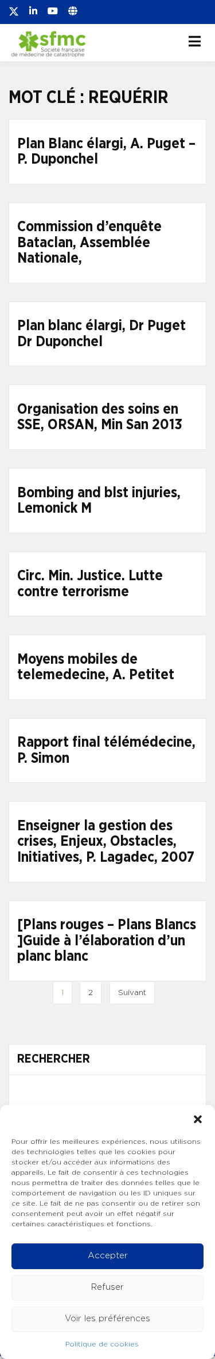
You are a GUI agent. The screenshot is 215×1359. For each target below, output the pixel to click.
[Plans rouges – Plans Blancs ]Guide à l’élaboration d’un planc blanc (106, 941)
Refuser (107, 1287)
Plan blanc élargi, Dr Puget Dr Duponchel (101, 334)
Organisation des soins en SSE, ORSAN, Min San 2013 (99, 417)
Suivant (132, 993)
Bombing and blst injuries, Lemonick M (99, 501)
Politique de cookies (102, 1344)
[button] (198, 1119)
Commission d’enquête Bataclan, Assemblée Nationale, (89, 243)
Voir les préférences (107, 1318)
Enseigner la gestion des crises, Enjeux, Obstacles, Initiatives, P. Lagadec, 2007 (105, 842)
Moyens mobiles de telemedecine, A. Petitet (95, 667)
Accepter (108, 1255)
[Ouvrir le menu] (194, 41)
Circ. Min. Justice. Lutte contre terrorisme (90, 584)
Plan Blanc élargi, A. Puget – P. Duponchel (106, 152)
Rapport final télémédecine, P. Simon (106, 750)
